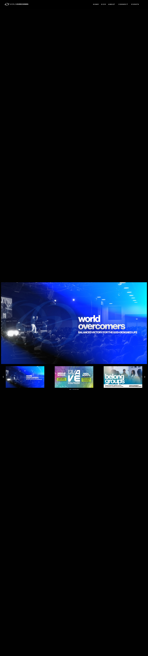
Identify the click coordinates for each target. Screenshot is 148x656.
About (111, 4)
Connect (123, 4)
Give (103, 4)
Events (135, 4)
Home (96, 4)
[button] (3, 377)
